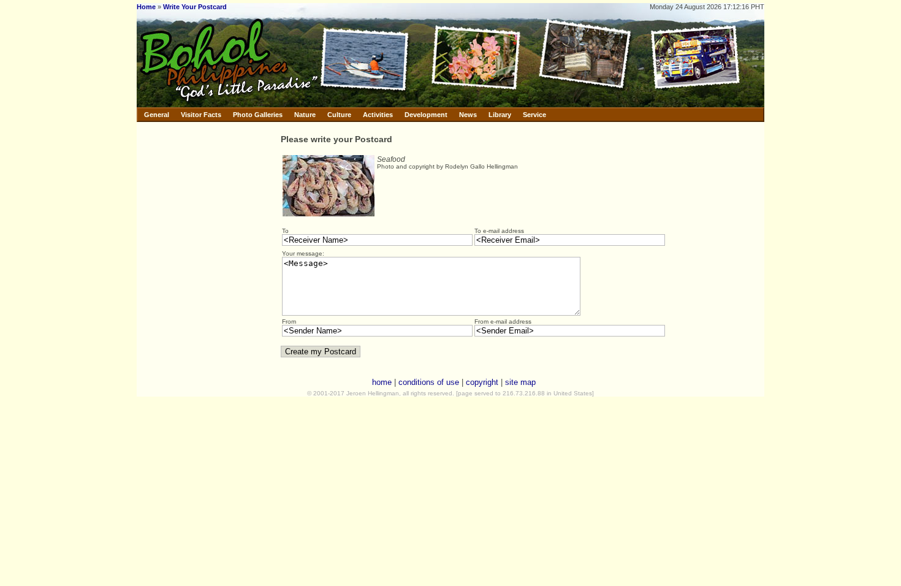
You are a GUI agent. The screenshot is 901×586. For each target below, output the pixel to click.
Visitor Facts (201, 114)
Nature (305, 114)
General (156, 114)
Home (146, 6)
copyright (482, 382)
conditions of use (428, 382)
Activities (378, 114)
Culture (339, 114)
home (382, 382)
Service (534, 114)
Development (426, 114)
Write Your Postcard (195, 6)
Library (500, 114)
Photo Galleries (258, 114)
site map (520, 382)
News (468, 114)
